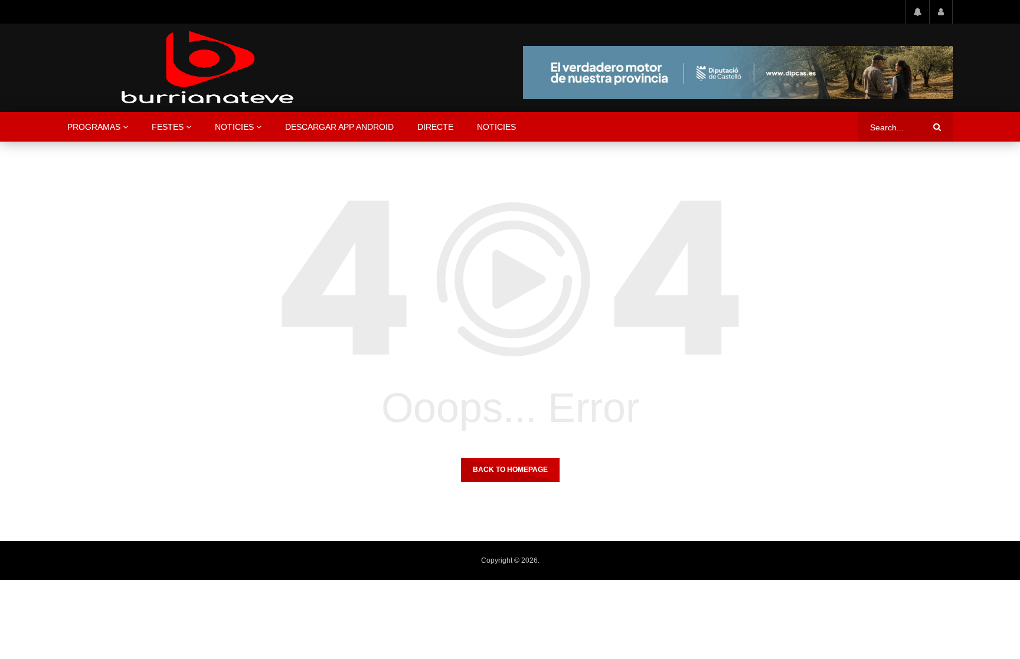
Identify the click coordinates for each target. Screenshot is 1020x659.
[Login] (941, 12)
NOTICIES (234, 127)
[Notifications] (917, 12)
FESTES (168, 127)
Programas (93, 127)
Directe (435, 127)
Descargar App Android (339, 127)
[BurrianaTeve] (207, 68)
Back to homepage (510, 469)
